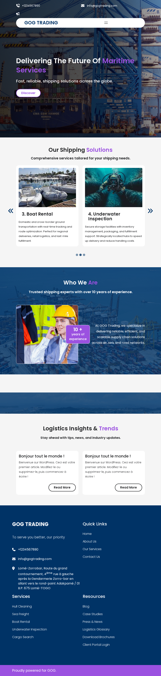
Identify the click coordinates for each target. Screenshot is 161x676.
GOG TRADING (41, 22)
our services (92, 549)
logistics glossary (96, 629)
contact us (91, 556)
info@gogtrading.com (102, 6)
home (87, 533)
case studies (93, 614)
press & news (92, 621)
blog (86, 606)
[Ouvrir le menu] (106, 22)
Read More (65, 488)
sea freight (20, 614)
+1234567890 (31, 6)
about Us (89, 541)
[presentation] (11, 211)
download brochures (99, 637)
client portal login (96, 644)
